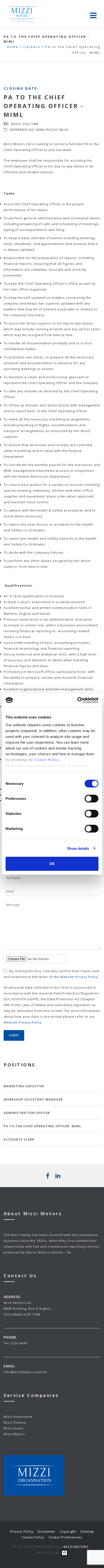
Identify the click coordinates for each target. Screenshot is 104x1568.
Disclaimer (46, 1531)
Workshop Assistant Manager (33, 1099)
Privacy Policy (21, 1531)
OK (52, 864)
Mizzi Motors (14, 1434)
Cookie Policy (33, 1537)
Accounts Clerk (19, 1139)
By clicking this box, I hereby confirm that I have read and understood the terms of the (51, 974)
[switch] (91, 799)
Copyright (68, 1531)
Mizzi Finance (15, 1422)
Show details (78, 848)
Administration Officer (27, 1113)
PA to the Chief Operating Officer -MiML (42, 1126)
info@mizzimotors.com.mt (25, 1372)
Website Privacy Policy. (23, 1022)
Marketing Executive (24, 1086)
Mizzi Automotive (18, 1416)
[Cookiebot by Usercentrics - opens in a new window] (77, 700)
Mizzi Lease (13, 1428)
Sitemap (87, 1531)
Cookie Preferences (65, 1537)
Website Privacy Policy (79, 977)
